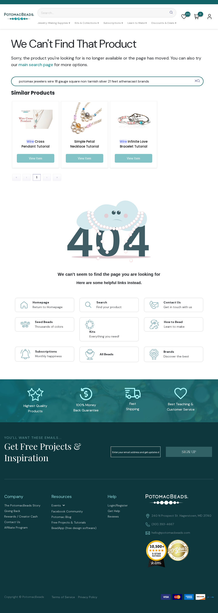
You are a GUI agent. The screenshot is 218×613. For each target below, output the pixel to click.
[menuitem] (53, 23)
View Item (35, 158)
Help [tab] (112, 496)
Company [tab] (13, 496)
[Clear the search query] (196, 81)
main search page (36, 64)
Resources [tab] (62, 496)
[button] (184, 17)
